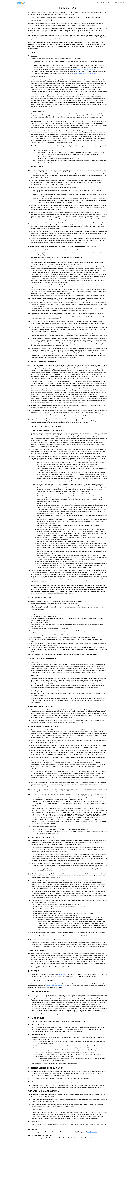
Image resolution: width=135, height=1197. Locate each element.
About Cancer (100, 2)
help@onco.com (92, 1132)
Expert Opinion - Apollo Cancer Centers (84, 69)
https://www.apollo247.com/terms (85, 73)
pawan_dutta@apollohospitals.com (56, 985)
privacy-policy (63, 974)
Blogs (108, 2)
